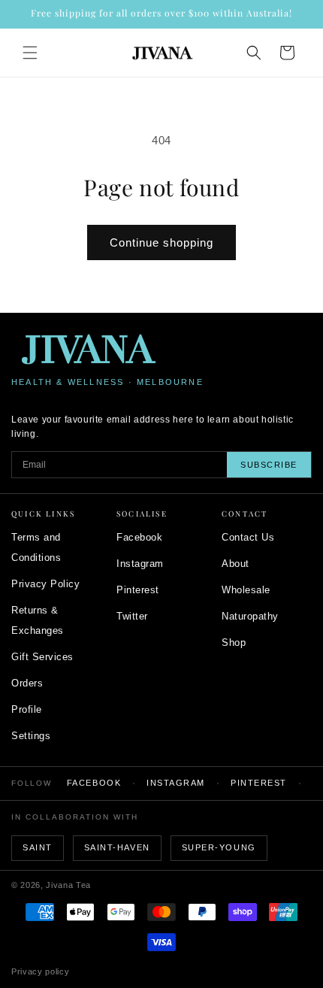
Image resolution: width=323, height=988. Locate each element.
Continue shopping (161, 242)
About (235, 563)
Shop (234, 642)
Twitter (132, 616)
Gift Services (42, 656)
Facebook (139, 537)
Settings (30, 735)
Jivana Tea (68, 885)
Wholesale (246, 590)
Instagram (140, 563)
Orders (27, 683)
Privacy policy (40, 971)
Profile (26, 709)
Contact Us (248, 537)
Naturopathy (250, 616)
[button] (30, 52)
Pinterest (137, 590)
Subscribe (268, 464)
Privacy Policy (45, 583)
